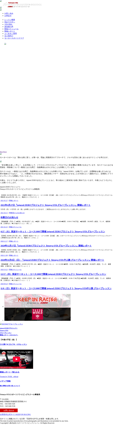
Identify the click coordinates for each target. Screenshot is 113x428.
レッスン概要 (9, 20)
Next (5, 152)
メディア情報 (5, 381)
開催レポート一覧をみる (9, 372)
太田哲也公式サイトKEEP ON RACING (15, 414)
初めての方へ (9, 22)
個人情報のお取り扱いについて (10, 386)
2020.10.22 (4, 269)
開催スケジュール (11, 29)
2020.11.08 (4, 255)
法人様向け (8, 36)
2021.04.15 (4, 213)
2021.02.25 (4, 227)
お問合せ (7, 16)
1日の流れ (8, 24)
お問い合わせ (9, 410)
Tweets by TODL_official (9, 377)
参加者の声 (8, 27)
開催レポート (9, 31)
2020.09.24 (4, 284)
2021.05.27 (4, 200)
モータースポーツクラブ (14, 38)
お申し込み (8, 13)
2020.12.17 (4, 241)
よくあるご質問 (10, 33)
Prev (1, 152)
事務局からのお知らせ (17, 213)
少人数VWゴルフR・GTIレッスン (13, 344)
